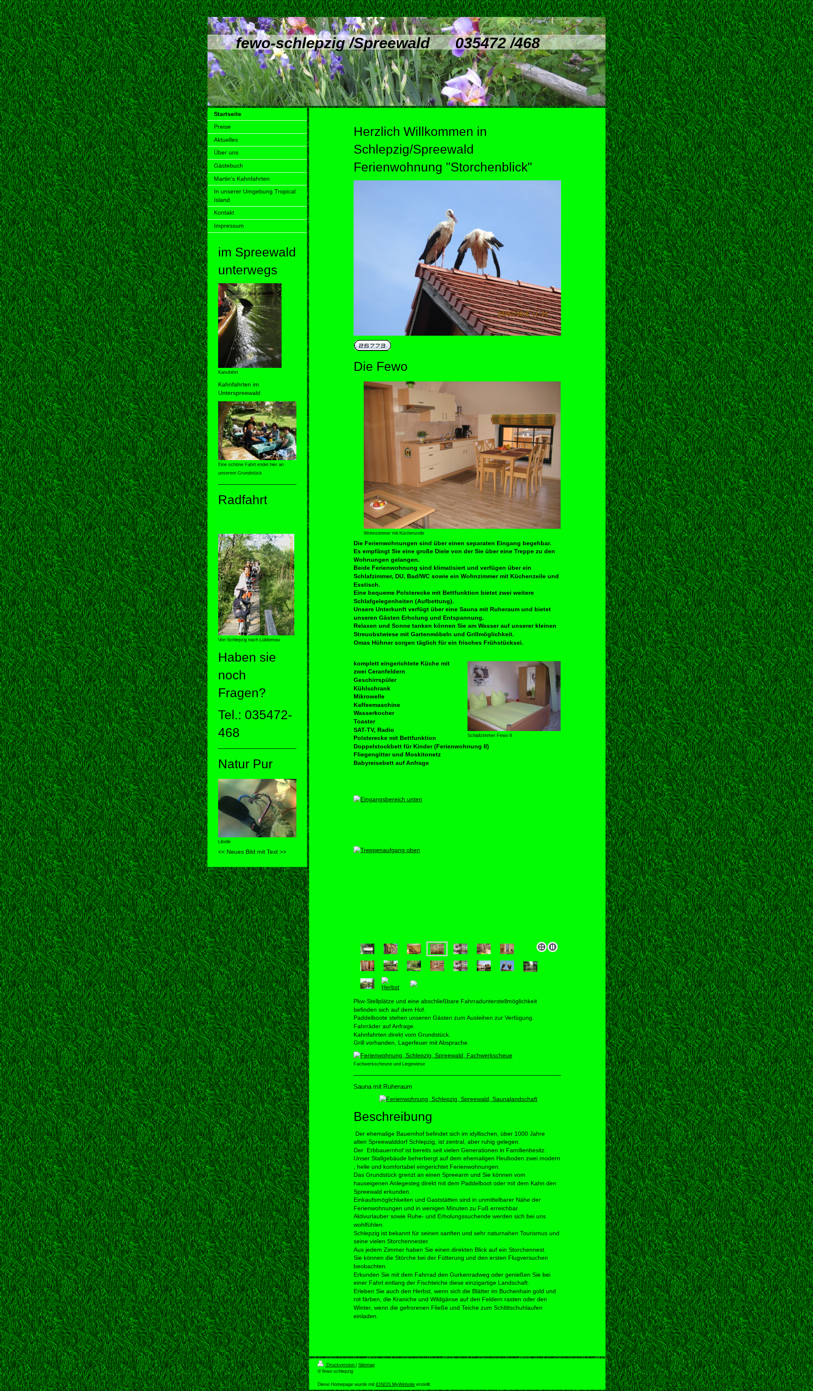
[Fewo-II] (460, 949)
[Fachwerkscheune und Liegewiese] (457, 1056)
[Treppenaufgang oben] (457, 860)
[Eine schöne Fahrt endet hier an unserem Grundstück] (257, 430)
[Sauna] (367, 965)
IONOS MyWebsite (395, 1384)
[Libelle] (257, 808)
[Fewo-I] (484, 949)
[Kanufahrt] (250, 325)
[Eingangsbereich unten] (414, 949)
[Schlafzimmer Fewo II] (514, 696)
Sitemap (366, 1364)
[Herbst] (390, 984)
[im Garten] (391, 965)
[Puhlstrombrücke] (530, 966)
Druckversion (340, 1364)
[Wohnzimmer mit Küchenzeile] (462, 455)
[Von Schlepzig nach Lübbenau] (256, 584)
